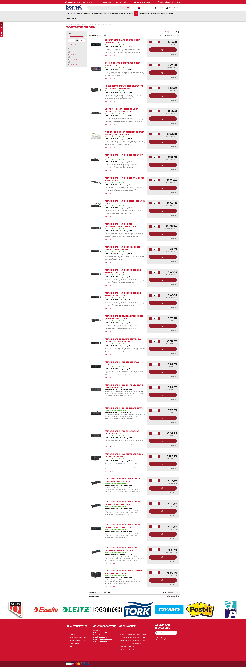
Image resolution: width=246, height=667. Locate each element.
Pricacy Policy (74, 643)
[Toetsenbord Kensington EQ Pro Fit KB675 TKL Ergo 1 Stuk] (96, 574)
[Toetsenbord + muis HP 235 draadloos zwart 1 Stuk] (96, 182)
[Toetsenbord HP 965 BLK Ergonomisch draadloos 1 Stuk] (96, 458)
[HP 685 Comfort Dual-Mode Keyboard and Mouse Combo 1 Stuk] (96, 90)
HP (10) (73, 52)
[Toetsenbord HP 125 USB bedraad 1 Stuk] (96, 366)
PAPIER (73, 13)
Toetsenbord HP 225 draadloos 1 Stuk (124, 385)
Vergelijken (173, 54)
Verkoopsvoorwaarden (77, 640)
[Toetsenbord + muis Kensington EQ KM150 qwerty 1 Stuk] (96, 297)
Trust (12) (73, 62)
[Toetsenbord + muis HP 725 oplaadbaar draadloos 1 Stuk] (96, 228)
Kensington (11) (75, 54)
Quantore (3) (74, 64)
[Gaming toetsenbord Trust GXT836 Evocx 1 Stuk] (96, 67)
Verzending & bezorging (77, 637)
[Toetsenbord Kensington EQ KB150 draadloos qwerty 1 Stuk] (96, 528)
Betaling (72, 634)
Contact (72, 631)
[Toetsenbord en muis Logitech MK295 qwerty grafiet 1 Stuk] (96, 320)
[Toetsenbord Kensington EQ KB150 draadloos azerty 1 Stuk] (96, 505)
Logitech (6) (74, 57)
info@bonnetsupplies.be (103, 639)
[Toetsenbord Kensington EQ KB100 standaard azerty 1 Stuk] (96, 482)
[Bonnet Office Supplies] (74, 10)
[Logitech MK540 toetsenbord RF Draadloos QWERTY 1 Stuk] (96, 113)
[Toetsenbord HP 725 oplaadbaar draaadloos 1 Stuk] (96, 435)
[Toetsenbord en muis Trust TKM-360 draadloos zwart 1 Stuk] (96, 343)
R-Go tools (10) (75, 59)
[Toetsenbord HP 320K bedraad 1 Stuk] (96, 412)
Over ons (72, 646)
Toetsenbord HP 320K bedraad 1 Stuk (124, 408)
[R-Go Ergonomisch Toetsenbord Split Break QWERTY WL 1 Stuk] (96, 136)
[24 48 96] (100, 35)
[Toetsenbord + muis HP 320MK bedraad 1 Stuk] (96, 205)
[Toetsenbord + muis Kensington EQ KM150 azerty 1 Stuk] (96, 274)
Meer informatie (110, 55)
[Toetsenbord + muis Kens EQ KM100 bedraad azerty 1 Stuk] (96, 251)
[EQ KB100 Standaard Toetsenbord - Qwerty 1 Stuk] (96, 44)
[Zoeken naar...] (128, 8)
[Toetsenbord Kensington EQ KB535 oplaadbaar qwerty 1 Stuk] (96, 551)
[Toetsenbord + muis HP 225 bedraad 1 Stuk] (96, 159)
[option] (15, 609)
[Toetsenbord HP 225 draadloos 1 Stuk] (96, 389)
